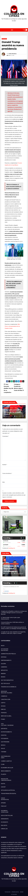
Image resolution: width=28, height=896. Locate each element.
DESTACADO (6, 563)
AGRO (2, 757)
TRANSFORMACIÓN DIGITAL (8, 793)
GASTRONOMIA (5, 741)
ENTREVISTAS (5, 799)
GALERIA (3, 663)
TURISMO (3, 751)
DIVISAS (3, 706)
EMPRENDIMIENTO (6, 660)
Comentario (5, 436)
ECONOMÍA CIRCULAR (7, 767)
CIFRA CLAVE (4, 812)
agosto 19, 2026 (9, 416)
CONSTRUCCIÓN (5, 699)
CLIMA (2, 764)
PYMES (3, 719)
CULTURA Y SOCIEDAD (7, 725)
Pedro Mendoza (12, 53)
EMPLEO (3, 709)
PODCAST (3, 806)
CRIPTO (3, 702)
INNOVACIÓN (4, 778)
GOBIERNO (4, 667)
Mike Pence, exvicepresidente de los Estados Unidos (12, 326)
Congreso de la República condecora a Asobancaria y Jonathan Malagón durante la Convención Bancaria (14, 613)
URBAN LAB (4, 828)
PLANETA (3, 774)
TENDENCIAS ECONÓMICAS (8, 686)
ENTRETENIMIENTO (6, 731)
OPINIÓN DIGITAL (15, 891)
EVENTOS (3, 735)
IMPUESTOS (4, 670)
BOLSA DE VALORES (6, 692)
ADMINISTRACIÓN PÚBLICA (8, 653)
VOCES (3, 798)
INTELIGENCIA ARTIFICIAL (8, 790)
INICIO (2, 645)
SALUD (3, 748)
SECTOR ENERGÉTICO (7, 680)
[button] (23, 29)
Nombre (4, 464)
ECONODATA (4, 822)
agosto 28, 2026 (9, 573)
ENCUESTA (4, 825)
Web (3, 482)
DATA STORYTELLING (7, 815)
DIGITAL (3, 783)
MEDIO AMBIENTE (6, 771)
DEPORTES (4, 728)
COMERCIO (4, 696)
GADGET (3, 787)
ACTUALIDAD (4, 38)
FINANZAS (11, 563)
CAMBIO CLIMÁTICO (6, 761)
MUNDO (3, 676)
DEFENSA (3, 657)
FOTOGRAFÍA (4, 738)
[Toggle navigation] (12, 30)
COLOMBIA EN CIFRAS (14, 14)
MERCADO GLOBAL (6, 716)
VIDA (2, 723)
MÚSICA (3, 745)
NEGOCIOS (16, 563)
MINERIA (3, 673)
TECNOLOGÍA (7, 891)
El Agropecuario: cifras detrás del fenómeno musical (13, 412)
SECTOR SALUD (5, 683)
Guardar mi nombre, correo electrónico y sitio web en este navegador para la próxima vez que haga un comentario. (13, 495)
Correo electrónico (7, 473)
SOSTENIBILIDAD (5, 756)
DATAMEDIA (4, 810)
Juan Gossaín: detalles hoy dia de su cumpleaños (8, 388)
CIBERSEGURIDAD (6, 780)
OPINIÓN (3, 802)
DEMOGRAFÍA (4, 818)
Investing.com (11, 548)
